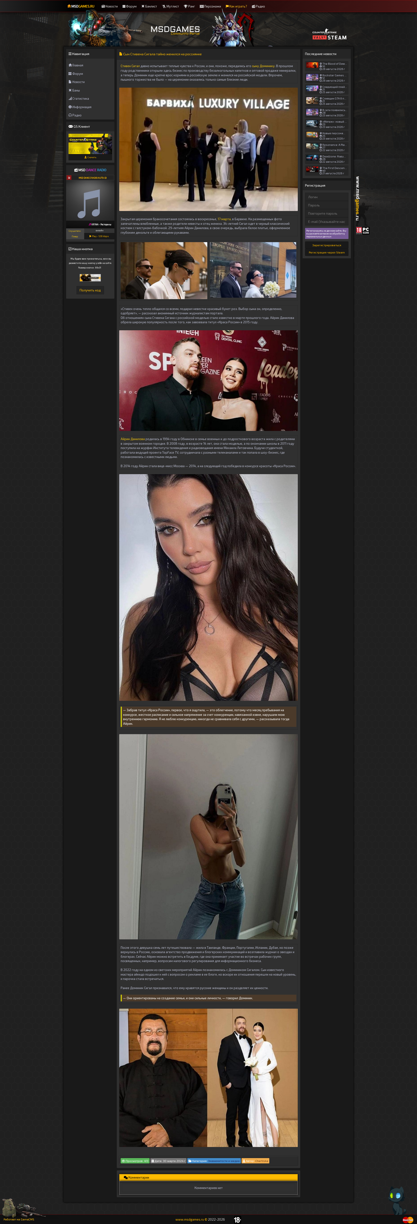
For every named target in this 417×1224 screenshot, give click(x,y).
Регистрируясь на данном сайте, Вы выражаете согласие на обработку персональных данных (326, 233)
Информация (81, 107)
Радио (260, 6)
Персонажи (212, 6)
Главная (77, 65)
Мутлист (172, 6)
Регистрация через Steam (327, 252)
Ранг (191, 6)
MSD (82, 6)
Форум (131, 6)
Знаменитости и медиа (224, 1160)
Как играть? (238, 6)
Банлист (151, 6)
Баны (76, 90)
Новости (111, 6)
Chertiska (261, 1160)
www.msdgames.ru (189, 1219)
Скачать (91, 157)
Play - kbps (100, 236)
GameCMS (27, 1219)
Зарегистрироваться (326, 245)
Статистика (80, 98)
